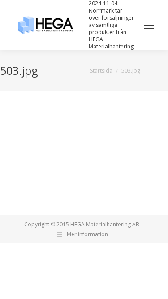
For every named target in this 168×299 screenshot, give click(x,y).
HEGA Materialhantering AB (104, 224)
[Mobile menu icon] (149, 25)
